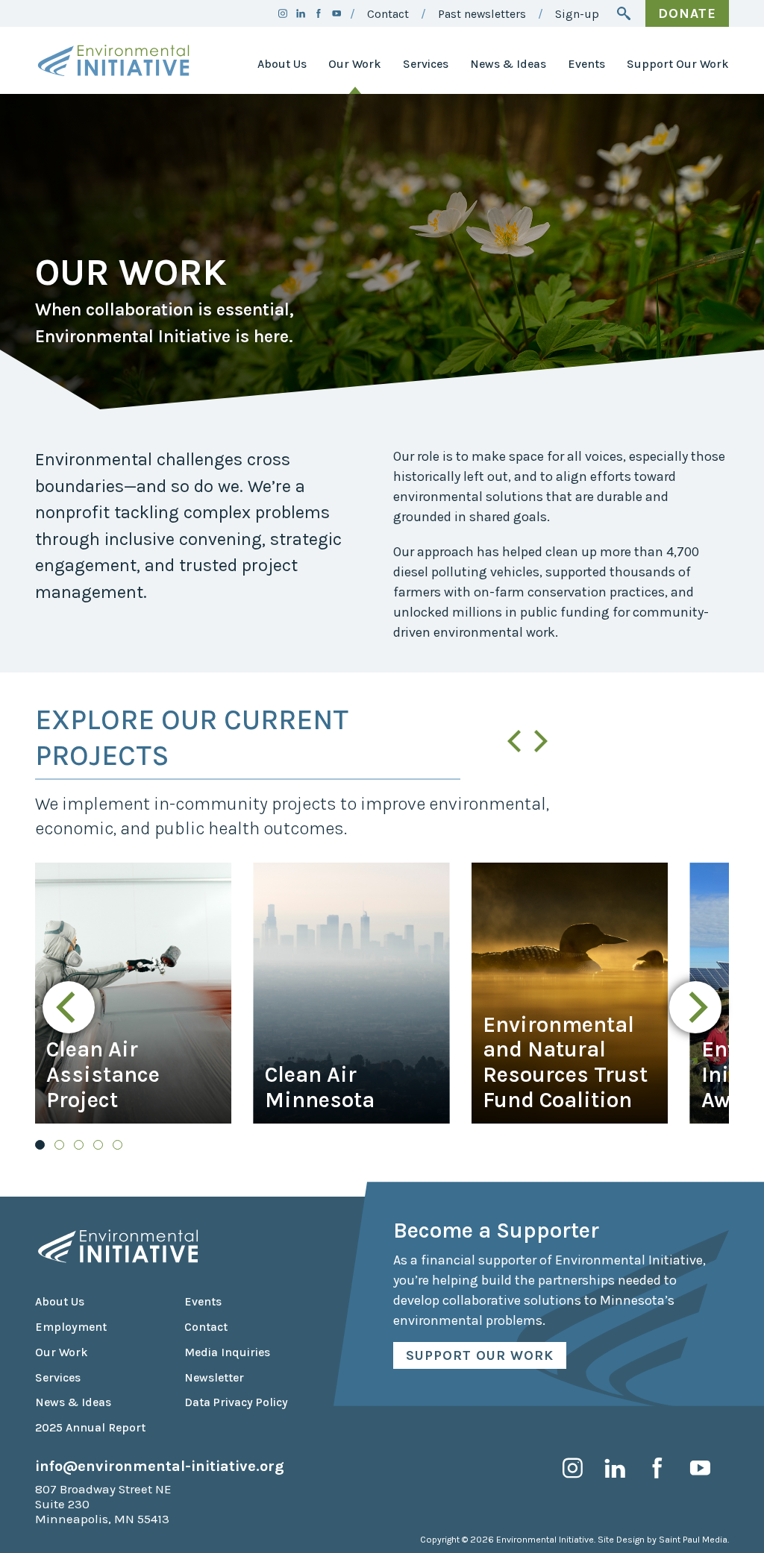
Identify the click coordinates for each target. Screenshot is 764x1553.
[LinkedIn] (300, 13)
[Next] (538, 741)
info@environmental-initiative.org (159, 1466)
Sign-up (577, 14)
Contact (388, 14)
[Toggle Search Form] (623, 13)
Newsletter (214, 1378)
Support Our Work (678, 64)
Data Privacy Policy (236, 1402)
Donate (687, 13)
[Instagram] (282, 13)
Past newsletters (482, 14)
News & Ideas (508, 64)
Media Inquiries (227, 1352)
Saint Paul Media (693, 1539)
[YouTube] (336, 13)
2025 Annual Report (90, 1427)
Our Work (354, 64)
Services (425, 64)
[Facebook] (318, 13)
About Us (282, 64)
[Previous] (516, 741)
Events (586, 64)
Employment (71, 1327)
